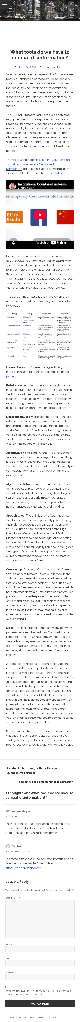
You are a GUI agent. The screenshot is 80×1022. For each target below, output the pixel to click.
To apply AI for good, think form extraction (45, 784)
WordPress (53, 1017)
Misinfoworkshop (52, 173)
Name (9, 944)
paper (10, 376)
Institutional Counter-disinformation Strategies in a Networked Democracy (38, 164)
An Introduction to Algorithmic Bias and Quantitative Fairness (33, 768)
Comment (12, 897)
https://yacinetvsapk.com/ (23, 868)
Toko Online (28, 1017)
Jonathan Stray (52, 67)
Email (9, 958)
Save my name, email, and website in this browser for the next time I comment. (38, 992)
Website (10, 972)
